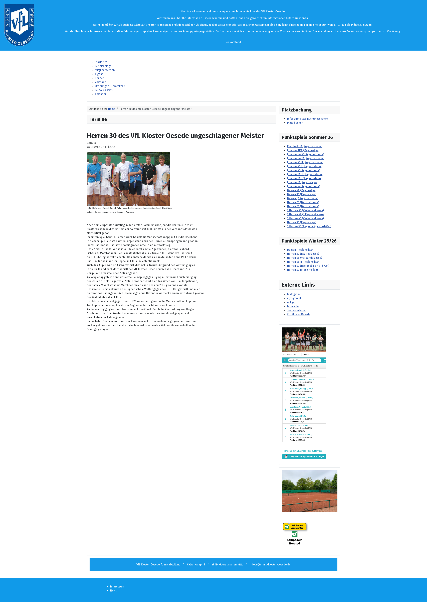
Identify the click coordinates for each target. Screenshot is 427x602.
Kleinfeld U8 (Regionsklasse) (304, 146)
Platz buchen (295, 122)
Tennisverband (296, 310)
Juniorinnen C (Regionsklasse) (305, 154)
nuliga (291, 302)
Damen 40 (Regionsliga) (301, 190)
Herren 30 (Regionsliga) (301, 222)
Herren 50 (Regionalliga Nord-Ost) (308, 265)
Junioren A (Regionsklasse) (303, 186)
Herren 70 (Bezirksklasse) (303, 202)
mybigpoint (294, 298)
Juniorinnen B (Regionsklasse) (305, 158)
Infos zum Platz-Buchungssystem (307, 118)
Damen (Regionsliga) (300, 249)
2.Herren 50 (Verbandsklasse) (305, 210)
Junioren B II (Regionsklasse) (304, 178)
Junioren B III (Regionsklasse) (305, 174)
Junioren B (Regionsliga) (302, 182)
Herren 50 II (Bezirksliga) (302, 269)
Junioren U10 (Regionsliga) (303, 150)
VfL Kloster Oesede (298, 314)
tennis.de (293, 306)
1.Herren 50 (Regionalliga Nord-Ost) (309, 226)
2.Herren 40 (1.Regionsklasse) (305, 214)
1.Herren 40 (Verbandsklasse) (305, 218)
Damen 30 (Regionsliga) (301, 194)
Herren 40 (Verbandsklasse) (304, 257)
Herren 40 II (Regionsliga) (303, 261)
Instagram (293, 294)
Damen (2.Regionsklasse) (302, 198)
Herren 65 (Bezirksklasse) (303, 206)
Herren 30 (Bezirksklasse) (303, 253)
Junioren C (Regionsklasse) (303, 170)
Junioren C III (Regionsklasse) (305, 162)
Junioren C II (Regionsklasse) (304, 166)
